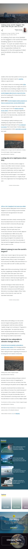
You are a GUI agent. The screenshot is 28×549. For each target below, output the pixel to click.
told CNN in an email (20, 129)
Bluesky (18, 413)
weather (21, 79)
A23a (24, 84)
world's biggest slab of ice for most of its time (13, 93)
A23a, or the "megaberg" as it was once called (13, 206)
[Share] (2, 30)
